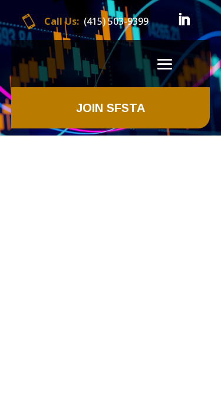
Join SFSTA (110, 107)
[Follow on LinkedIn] (184, 19)
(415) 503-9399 (116, 21)
